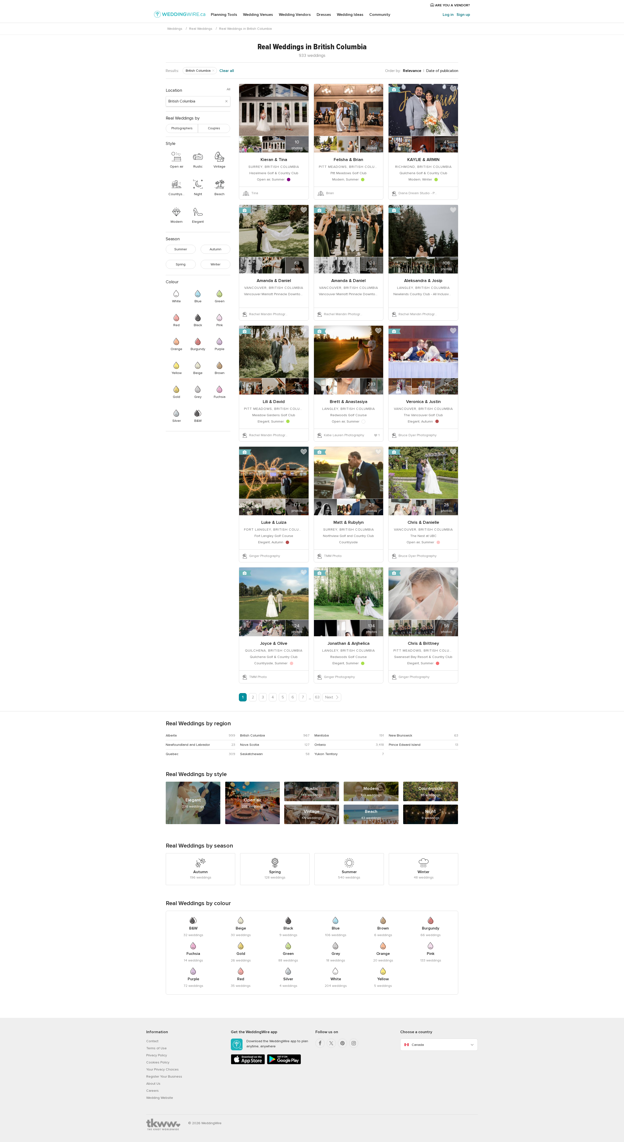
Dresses (324, 14)
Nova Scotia (249, 745)
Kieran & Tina (274, 159)
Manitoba (321, 735)
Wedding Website (159, 1098)
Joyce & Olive (273, 643)
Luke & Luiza (273, 522)
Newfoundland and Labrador (188, 745)
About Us (153, 1083)
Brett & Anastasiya (348, 401)
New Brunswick (400, 735)
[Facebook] (320, 1043)
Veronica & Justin (423, 401)
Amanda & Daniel (274, 280)
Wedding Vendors (295, 14)
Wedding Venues (258, 14)
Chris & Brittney (423, 643)
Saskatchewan (251, 754)
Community (379, 14)
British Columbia (252, 735)
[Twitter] (331, 1043)
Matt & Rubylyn (348, 522)
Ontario (320, 745)
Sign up (463, 14)
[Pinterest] (342, 1043)
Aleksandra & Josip (423, 280)
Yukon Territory (326, 754)
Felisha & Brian (348, 159)
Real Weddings (200, 29)
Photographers (182, 128)
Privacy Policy (156, 1055)
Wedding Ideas (350, 14)
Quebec (172, 754)
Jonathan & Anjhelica (349, 643)
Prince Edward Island (404, 745)
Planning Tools (224, 14)
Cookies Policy (157, 1062)
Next (329, 697)
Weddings (174, 29)
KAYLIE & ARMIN (423, 159)
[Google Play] (284, 1063)
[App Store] (248, 1063)
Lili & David (274, 401)
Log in (448, 14)
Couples (214, 128)
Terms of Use (156, 1048)
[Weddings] (179, 15)
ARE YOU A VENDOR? (452, 5)
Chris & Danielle (423, 522)
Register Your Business (164, 1076)
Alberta (171, 735)
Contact (152, 1041)
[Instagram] (353, 1043)
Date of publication (442, 70)
